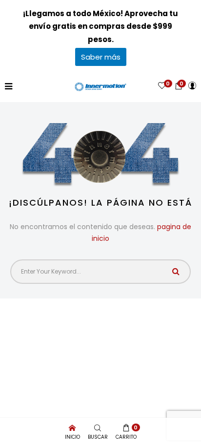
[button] (178, 86)
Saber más (101, 57)
